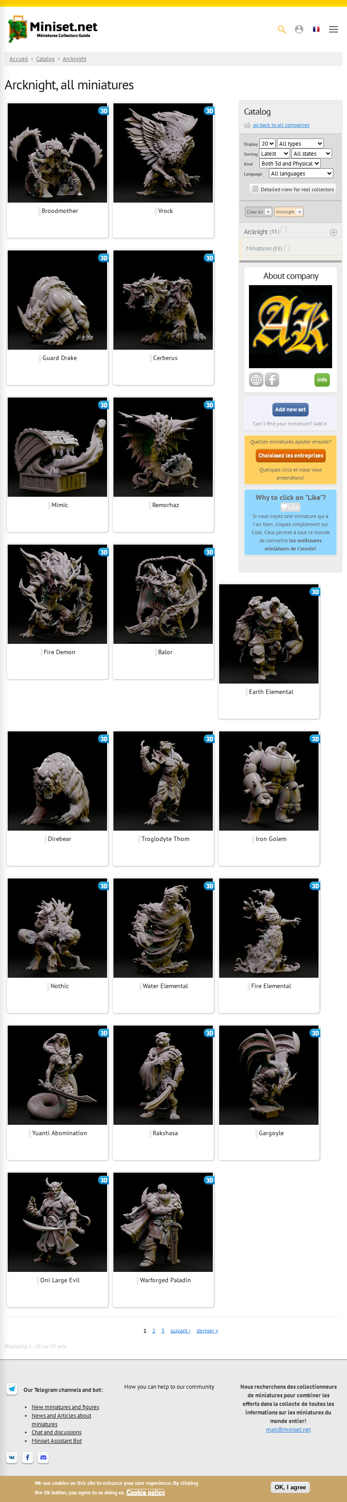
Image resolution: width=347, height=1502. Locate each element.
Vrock (165, 211)
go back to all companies (281, 124)
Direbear (59, 839)
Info (322, 380)
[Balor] (163, 642)
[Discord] (43, 1463)
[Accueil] (52, 29)
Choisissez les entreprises (290, 455)
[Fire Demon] (57, 642)
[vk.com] (12, 1463)
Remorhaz (165, 505)
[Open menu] (333, 29)
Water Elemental (165, 986)
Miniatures (259, 248)
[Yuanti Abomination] (57, 1123)
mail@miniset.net (288, 1429)
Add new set (290, 409)
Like (293, 507)
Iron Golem (271, 839)
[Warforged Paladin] (163, 1270)
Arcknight (74, 59)
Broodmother (60, 211)
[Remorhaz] (163, 495)
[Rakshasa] (163, 1123)
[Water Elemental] (163, 976)
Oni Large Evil (60, 1280)
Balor (165, 652)
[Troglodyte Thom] (163, 829)
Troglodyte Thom (165, 839)
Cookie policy (146, 1492)
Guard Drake (59, 358)
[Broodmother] (57, 201)
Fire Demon (59, 652)
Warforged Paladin (165, 1280)
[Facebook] (27, 1463)
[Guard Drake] (57, 348)
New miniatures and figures (65, 1406)
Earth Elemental (271, 692)
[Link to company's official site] (256, 385)
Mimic (60, 505)
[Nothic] (57, 976)
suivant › (180, 1330)
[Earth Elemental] (268, 682)
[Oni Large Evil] (57, 1270)
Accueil (18, 59)
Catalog (45, 59)
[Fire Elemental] (268, 976)
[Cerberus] (163, 348)
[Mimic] (57, 495)
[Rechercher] (282, 29)
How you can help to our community (169, 1386)
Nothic (60, 986)
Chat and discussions (56, 1432)
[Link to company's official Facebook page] (272, 385)
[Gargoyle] (268, 1123)
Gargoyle (271, 1133)
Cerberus (165, 358)
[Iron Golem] (268, 829)
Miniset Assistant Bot (57, 1440)
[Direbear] (57, 829)
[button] (299, 29)
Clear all (255, 212)
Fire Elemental (271, 986)
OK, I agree (290, 1487)
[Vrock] (163, 201)
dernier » (207, 1330)
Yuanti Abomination (59, 1133)
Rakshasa (165, 1133)
